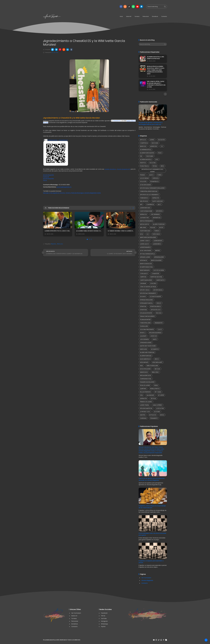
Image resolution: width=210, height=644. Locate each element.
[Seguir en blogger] (166, 640)
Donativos (155, 16)
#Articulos (60, 244)
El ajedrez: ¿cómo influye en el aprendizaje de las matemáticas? (152, 507)
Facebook (104, 613)
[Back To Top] (206, 640)
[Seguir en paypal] (141, 6)
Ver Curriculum (146, 578)
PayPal (103, 626)
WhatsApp (104, 624)
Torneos (137, 16)
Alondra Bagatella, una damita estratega (155, 58)
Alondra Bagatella (147, 580)
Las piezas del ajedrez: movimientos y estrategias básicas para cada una (151, 123)
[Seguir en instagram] (125, 6)
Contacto (164, 16)
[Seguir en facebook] (121, 6)
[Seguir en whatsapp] (133, 6)
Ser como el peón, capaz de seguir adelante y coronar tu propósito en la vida (156, 84)
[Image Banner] (54, 615)
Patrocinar (146, 16)
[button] (52, 49)
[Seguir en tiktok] (129, 6)
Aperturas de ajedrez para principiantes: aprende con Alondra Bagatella (152, 479)
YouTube (104, 618)
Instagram (104, 621)
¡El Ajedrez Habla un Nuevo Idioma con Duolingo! (61, 231)
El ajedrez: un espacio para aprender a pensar (151, 562)
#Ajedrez (53, 244)
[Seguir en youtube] (137, 6)
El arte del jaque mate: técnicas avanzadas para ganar (152, 534)
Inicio (121, 16)
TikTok (103, 616)
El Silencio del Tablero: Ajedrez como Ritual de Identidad (126, 231)
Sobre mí (128, 16)
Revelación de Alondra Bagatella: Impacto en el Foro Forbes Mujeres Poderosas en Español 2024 (155, 70)
